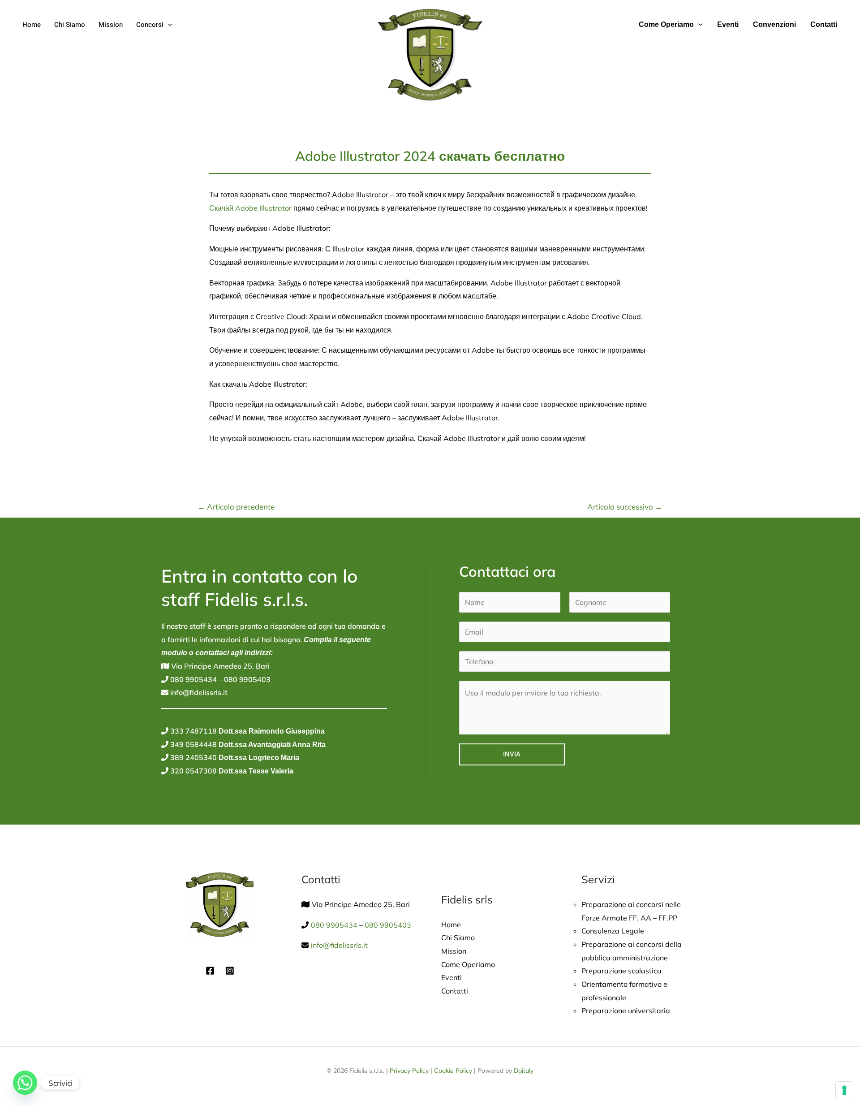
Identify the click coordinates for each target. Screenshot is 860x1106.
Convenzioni (774, 24)
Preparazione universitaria (625, 1010)
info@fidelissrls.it (198, 692)
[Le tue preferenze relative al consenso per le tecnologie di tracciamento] (844, 1090)
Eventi (728, 24)
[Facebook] (210, 970)
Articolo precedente (236, 506)
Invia (511, 754)
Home (31, 25)
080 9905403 (246, 679)
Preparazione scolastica (621, 970)
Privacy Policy (409, 1071)
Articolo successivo (624, 506)
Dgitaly (523, 1071)
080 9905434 (192, 679)
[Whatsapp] (25, 1083)
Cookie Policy (453, 1071)
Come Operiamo (666, 24)
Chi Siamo (69, 25)
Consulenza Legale (612, 930)
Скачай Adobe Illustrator (250, 207)
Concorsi (149, 25)
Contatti (823, 24)
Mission (111, 25)
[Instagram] (229, 970)
